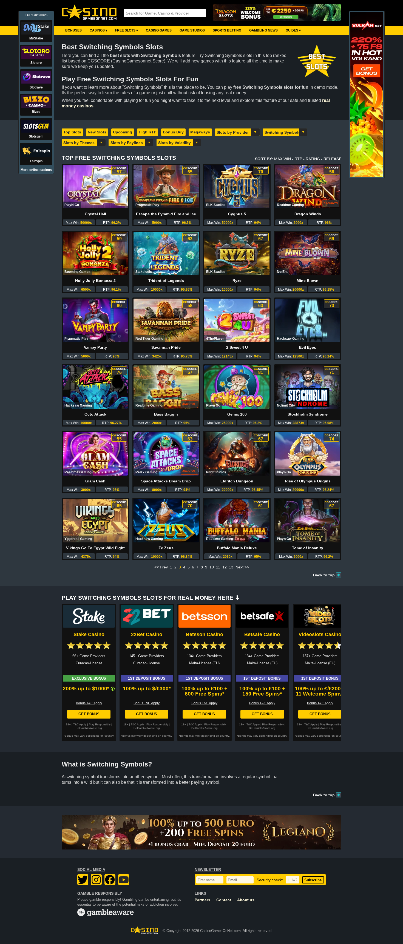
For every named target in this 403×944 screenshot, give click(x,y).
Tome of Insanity (307, 548)
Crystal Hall (95, 214)
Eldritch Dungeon (236, 481)
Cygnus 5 (237, 214)
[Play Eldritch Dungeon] (236, 453)
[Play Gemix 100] (236, 387)
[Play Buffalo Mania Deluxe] (236, 520)
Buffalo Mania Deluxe (237, 548)
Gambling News (263, 30)
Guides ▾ (293, 30)
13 (231, 567)
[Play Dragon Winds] (307, 186)
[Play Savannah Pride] (166, 320)
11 (218, 567)
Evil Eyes (307, 347)
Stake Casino (88, 634)
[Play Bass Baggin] (166, 387)
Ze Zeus (166, 548)
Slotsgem (36, 136)
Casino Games (159, 30)
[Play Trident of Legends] (166, 253)
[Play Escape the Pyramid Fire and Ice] (166, 186)
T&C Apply (79, 724)
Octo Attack (95, 414)
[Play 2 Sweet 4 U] (236, 320)
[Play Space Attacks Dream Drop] (166, 453)
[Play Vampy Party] (95, 320)
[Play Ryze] (236, 253)
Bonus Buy (173, 132)
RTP (298, 159)
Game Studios (192, 30)
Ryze (237, 280)
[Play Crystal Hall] (95, 186)
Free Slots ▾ (126, 30)
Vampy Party (95, 347)
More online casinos (36, 170)
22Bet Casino (146, 634)
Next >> (242, 567)
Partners (202, 900)
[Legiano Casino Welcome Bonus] (201, 832)
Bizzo (36, 112)
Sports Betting (227, 30)
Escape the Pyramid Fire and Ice (166, 214)
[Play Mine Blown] (307, 253)
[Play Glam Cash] (95, 453)
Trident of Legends (166, 280)
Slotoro (36, 63)
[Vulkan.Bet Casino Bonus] (366, 176)
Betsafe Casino (262, 634)
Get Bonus (89, 714)
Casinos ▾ (98, 30)
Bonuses (73, 30)
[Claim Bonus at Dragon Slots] (277, 13)
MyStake (36, 38)
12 (224, 567)
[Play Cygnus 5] (236, 186)
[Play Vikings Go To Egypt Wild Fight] (95, 520)
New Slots (97, 132)
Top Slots (72, 132)
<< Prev (161, 567)
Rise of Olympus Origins (308, 481)
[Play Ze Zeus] (166, 520)
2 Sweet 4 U (237, 347)
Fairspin (36, 161)
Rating (313, 159)
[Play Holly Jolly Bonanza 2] (95, 253)
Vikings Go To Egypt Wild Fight (95, 548)
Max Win (282, 159)
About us (245, 900)
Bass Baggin (166, 414)
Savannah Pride (166, 347)
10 (211, 567)
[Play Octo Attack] (95, 387)
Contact (223, 900)
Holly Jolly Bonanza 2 (95, 280)
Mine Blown (308, 280)
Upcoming (122, 132)
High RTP (147, 132)
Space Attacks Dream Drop (166, 481)
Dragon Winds (307, 214)
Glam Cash (95, 481)
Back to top (324, 575)
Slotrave (36, 87)
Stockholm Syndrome (308, 414)
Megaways (200, 132)
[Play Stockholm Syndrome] (307, 387)
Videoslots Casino (320, 634)
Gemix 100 (237, 414)
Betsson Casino (204, 634)
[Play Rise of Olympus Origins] (307, 453)
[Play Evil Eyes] (307, 320)
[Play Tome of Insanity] (307, 520)
